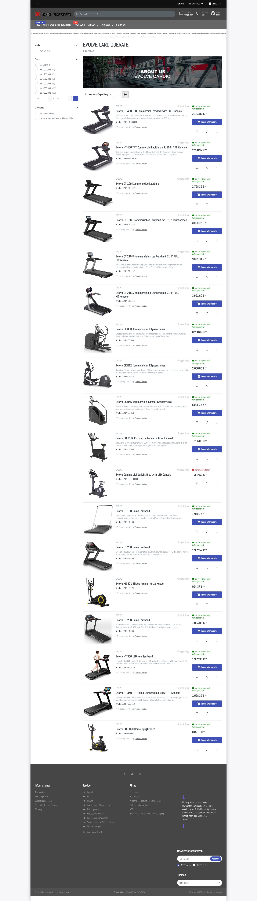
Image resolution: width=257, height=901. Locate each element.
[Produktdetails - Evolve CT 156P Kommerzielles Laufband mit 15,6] (217, 240)
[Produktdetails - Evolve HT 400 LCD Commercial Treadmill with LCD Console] (217, 131)
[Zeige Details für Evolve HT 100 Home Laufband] (98, 520)
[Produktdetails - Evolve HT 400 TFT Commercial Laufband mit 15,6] (217, 168)
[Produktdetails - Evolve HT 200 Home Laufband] (217, 640)
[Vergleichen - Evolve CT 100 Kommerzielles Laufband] (207, 204)
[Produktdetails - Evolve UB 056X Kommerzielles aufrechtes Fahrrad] (217, 459)
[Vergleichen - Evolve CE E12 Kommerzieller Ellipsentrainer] (207, 386)
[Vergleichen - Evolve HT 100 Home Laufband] (207, 531)
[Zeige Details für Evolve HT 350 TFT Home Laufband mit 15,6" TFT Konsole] (98, 702)
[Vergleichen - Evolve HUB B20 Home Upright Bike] (207, 749)
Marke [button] (37, 45)
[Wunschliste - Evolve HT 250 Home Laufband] (197, 568)
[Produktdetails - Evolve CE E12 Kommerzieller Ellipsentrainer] (217, 386)
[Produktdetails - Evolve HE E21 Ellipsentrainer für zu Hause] (217, 604)
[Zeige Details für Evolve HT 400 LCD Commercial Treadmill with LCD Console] (98, 120)
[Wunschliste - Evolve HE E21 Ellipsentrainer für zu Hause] (197, 604)
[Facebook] (117, 774)
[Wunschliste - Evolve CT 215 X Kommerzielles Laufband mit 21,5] (197, 313)
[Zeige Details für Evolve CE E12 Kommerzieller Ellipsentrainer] (98, 374)
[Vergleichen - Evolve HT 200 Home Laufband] (207, 640)
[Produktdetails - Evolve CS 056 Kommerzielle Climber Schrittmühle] (217, 422)
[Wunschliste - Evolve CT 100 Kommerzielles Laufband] (197, 204)
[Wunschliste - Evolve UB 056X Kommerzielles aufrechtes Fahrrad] (197, 459)
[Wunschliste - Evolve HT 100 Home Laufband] (197, 531)
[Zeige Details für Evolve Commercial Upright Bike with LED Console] (98, 483)
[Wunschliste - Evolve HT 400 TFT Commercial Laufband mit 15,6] (197, 168)
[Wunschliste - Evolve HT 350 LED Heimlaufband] (197, 677)
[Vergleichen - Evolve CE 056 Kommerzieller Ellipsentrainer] (207, 350)
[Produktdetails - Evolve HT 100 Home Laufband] (217, 531)
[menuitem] (38, 25)
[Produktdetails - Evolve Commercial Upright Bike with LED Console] (217, 483)
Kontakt (180, 4)
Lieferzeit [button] (39, 107)
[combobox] (39, 4)
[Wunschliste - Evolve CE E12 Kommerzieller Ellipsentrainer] (197, 386)
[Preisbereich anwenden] (75, 98)
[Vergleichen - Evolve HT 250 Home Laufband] (207, 568)
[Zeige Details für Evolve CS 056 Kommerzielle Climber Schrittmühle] (98, 411)
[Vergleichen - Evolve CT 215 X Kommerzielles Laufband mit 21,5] (207, 313)
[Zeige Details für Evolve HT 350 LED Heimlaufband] (98, 665)
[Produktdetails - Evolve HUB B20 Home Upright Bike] (217, 749)
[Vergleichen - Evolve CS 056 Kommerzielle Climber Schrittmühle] (207, 422)
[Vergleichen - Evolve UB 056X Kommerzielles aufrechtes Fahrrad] (207, 459)
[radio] (119, 94)
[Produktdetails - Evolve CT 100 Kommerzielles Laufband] (217, 204)
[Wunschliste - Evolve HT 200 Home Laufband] (197, 640)
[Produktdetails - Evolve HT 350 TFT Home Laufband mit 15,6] (217, 713)
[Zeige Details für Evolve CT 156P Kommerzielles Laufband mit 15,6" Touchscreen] (98, 229)
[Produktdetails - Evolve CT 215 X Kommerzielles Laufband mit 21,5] (217, 313)
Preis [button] (37, 59)
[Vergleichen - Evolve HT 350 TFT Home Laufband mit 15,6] (207, 713)
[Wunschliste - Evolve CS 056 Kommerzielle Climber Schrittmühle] (197, 422)
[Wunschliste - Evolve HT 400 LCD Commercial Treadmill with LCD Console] (197, 131)
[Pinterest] (140, 774)
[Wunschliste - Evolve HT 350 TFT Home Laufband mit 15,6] (197, 713)
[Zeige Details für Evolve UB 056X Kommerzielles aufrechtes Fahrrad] (98, 447)
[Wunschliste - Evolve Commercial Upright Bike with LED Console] (197, 483)
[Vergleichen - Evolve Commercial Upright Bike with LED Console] (207, 483)
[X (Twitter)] (124, 774)
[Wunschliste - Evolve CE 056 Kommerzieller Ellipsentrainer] (197, 350)
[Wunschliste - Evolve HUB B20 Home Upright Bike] (197, 749)
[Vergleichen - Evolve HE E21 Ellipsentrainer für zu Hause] (207, 604)
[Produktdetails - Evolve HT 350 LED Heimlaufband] (217, 677)
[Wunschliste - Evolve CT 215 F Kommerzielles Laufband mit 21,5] (197, 277)
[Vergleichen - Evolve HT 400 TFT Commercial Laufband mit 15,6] (207, 168)
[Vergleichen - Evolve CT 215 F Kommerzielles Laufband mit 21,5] (207, 277)
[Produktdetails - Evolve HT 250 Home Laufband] (217, 568)
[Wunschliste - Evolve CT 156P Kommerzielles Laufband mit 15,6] (197, 240)
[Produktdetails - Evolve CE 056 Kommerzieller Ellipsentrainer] (217, 350)
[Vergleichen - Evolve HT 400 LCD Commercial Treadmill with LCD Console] (207, 131)
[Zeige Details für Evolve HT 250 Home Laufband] (98, 556)
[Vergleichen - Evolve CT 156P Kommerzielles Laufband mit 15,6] (207, 240)
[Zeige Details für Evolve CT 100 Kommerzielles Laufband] (98, 192)
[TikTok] (132, 774)
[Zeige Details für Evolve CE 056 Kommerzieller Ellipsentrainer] (98, 338)
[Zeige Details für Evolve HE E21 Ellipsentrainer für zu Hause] (98, 592)
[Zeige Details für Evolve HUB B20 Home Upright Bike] (98, 738)
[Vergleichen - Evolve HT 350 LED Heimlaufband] (207, 677)
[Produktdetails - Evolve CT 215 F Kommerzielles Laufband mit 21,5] (217, 277)
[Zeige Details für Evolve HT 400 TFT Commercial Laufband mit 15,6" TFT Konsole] (98, 156)
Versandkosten (141, 127)
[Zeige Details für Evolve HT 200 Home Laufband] (98, 629)
